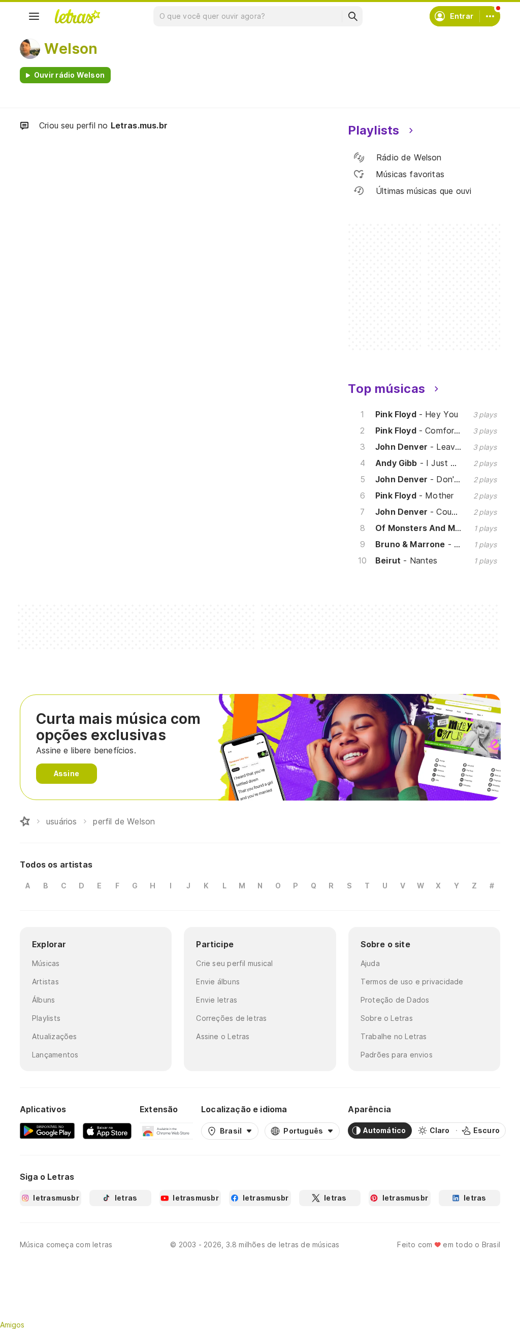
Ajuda (370, 963)
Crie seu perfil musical (234, 963)
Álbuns (43, 999)
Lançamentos (55, 1054)
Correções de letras (231, 1018)
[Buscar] (352, 16)
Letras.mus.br (139, 125)
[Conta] (490, 16)
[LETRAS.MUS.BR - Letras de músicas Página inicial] (77, 16)
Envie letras (216, 999)
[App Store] (107, 1130)
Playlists (46, 1018)
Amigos (12, 1324)
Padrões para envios (397, 1054)
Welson (71, 48)
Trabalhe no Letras (394, 1036)
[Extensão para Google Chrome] (166, 1130)
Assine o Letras (222, 1036)
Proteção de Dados (395, 999)
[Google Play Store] (47, 1130)
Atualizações (54, 1036)
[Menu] (34, 16)
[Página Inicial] (25, 821)
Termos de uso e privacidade (412, 981)
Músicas (46, 963)
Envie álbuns (218, 981)
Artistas (45, 981)
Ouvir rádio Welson (69, 75)
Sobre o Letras (387, 1018)
